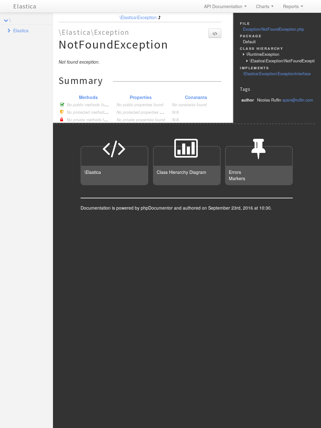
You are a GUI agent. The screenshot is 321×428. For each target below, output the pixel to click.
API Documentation (224, 6)
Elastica (24, 6)
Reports (291, 6)
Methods (88, 97)
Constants (196, 97)
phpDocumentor (157, 208)
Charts (263, 6)
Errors (235, 172)
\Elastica (92, 172)
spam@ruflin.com (297, 100)
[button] (214, 33)
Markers (237, 178)
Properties (141, 97)
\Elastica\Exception (138, 17)
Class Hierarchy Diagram (181, 172)
